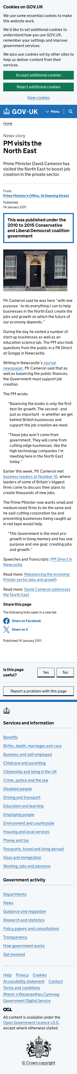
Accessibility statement (23, 981)
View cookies (38, 98)
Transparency (15, 937)
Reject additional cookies (39, 86)
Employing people (18, 814)
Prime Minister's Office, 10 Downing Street (36, 196)
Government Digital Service (27, 1000)
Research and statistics (23, 919)
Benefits (10, 737)
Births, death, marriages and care (32, 745)
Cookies (40, 974)
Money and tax (16, 840)
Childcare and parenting (24, 763)
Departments (15, 894)
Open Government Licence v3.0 (30, 1022)
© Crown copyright (38, 1062)
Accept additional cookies (38, 75)
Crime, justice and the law (25, 780)
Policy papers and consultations (31, 928)
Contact (56, 981)
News (8, 902)
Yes (49, 672)
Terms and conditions (21, 987)
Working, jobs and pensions (27, 866)
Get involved (14, 954)
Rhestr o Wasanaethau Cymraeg (31, 994)
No (68, 672)
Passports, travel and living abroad (33, 848)
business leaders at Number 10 (30, 476)
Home (7, 123)
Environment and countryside (28, 823)
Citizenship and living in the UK (30, 771)
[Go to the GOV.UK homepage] (20, 112)
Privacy (22, 974)
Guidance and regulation (24, 911)
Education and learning (23, 805)
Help (7, 974)
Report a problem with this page (38, 691)
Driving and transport (21, 797)
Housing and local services (26, 831)
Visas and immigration (22, 857)
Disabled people (17, 788)
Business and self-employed (27, 754)
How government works (24, 945)
